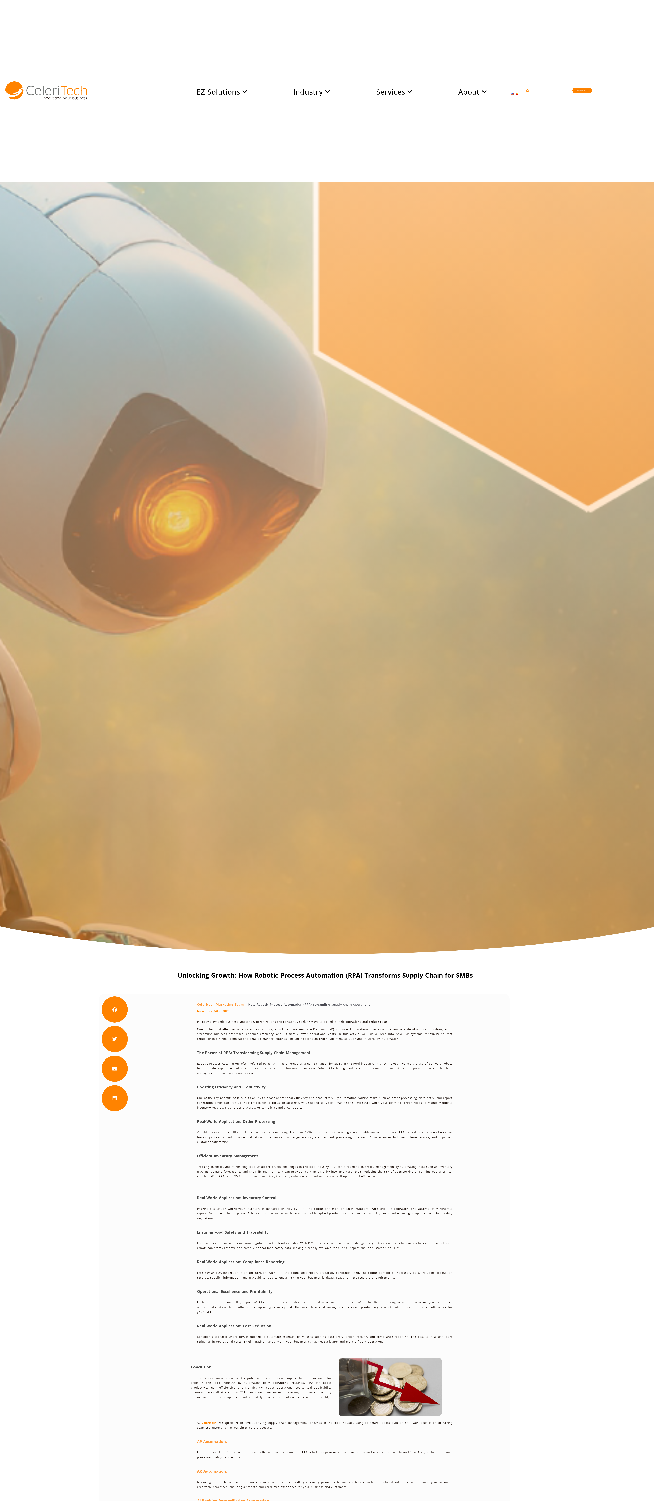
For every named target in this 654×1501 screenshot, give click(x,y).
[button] (528, 91)
